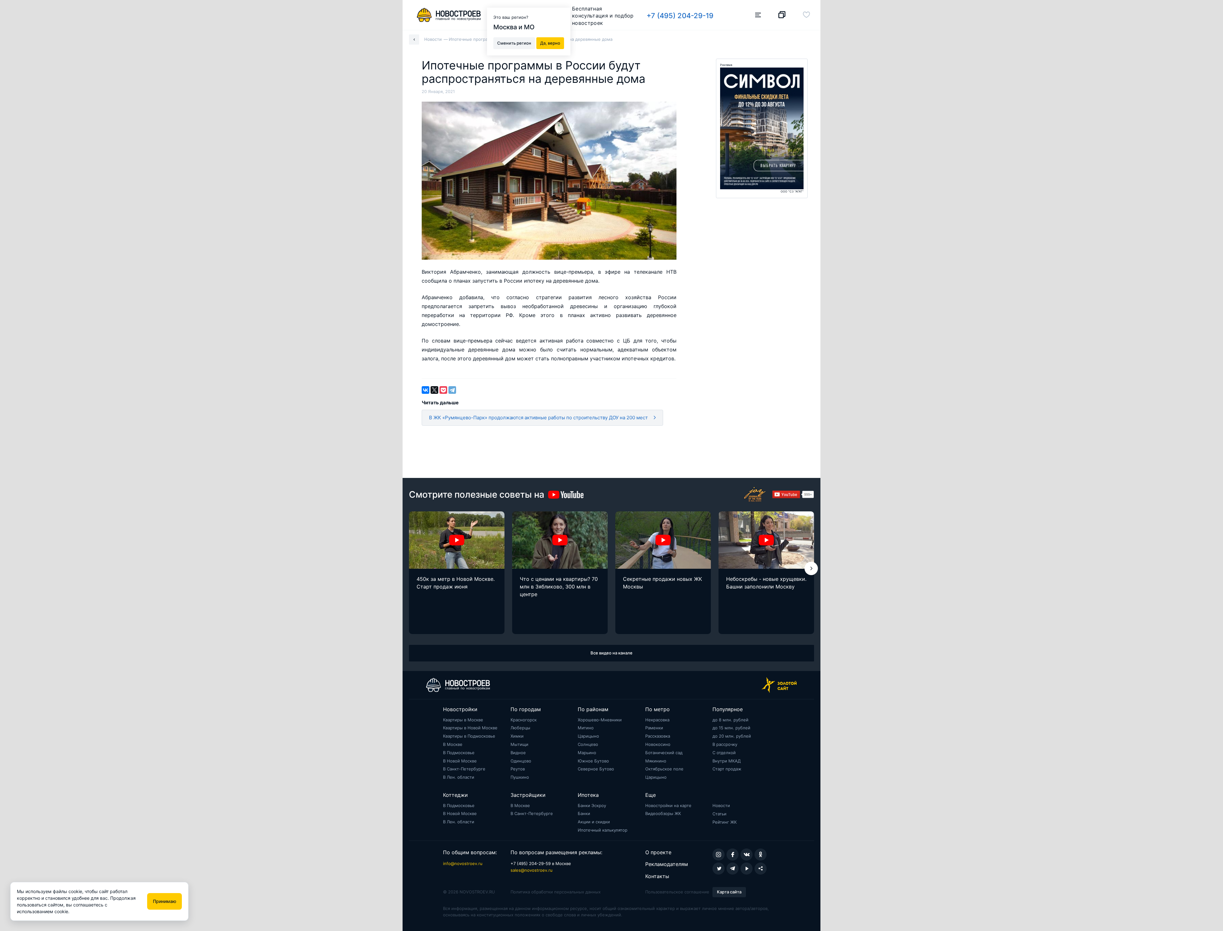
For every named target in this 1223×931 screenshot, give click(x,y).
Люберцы (520, 727)
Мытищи (519, 744)
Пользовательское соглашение (677, 891)
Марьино (587, 752)
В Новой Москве (460, 760)
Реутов (518, 768)
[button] (811, 568)
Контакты (657, 876)
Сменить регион (514, 42)
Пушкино (520, 777)
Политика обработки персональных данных (556, 891)
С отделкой (724, 752)
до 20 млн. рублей (731, 736)
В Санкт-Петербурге (464, 768)
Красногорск (524, 719)
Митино (586, 727)
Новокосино (657, 744)
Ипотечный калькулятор (602, 830)
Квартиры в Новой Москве (470, 727)
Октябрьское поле (664, 768)
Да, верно (550, 42)
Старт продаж (726, 768)
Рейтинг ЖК (724, 822)
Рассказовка (657, 736)
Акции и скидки (594, 821)
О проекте (658, 852)
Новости (721, 805)
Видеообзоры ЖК (663, 813)
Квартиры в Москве (463, 719)
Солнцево (588, 744)
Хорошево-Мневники (600, 719)
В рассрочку (724, 744)
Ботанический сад (664, 752)
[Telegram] (452, 390)
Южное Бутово (593, 760)
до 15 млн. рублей (731, 727)
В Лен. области (458, 777)
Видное (518, 752)
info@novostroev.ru (463, 863)
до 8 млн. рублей (730, 719)
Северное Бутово (596, 768)
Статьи (719, 813)
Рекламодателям (666, 864)
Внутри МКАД (726, 760)
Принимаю (164, 901)
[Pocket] (443, 390)
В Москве (452, 744)
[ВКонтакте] (425, 390)
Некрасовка (657, 719)
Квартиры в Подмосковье (469, 736)
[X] (434, 390)
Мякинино (655, 760)
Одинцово (521, 760)
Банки (584, 813)
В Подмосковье (459, 752)
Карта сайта (729, 891)
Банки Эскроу (592, 805)
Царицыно (588, 736)
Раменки (654, 727)
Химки (517, 736)
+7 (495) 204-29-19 (680, 15)
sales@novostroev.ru (532, 870)
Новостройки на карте (668, 805)
